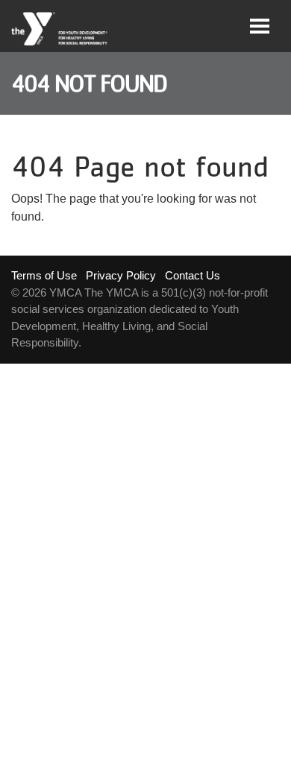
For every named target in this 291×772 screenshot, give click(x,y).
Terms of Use (44, 275)
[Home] (60, 29)
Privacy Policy (121, 275)
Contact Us (192, 275)
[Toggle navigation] (260, 26)
